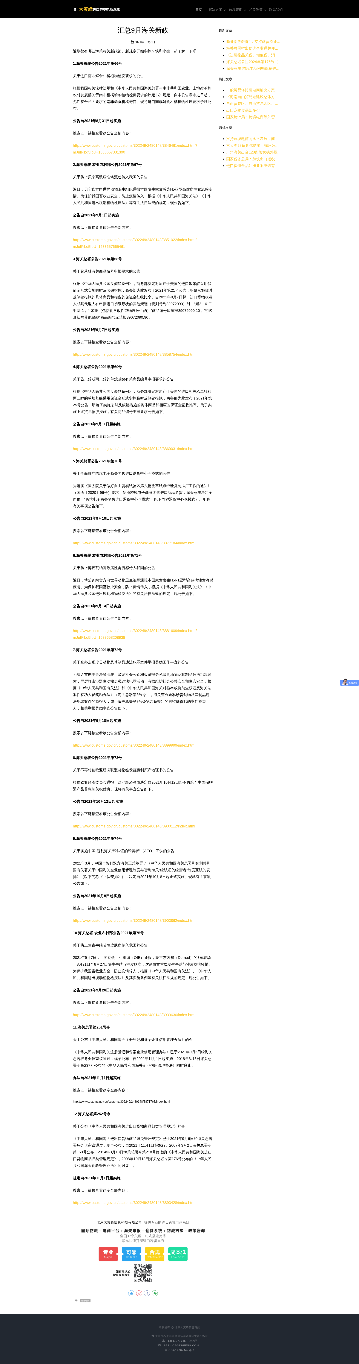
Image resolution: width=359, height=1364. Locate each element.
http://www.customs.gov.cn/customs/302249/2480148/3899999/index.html (134, 745)
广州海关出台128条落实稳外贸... (253, 152)
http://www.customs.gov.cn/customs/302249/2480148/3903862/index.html (134, 920)
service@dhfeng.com (181, 1345)
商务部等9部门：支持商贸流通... (253, 42)
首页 (198, 10)
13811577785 (177, 1340)
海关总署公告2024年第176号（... (253, 62)
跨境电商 (85, 1300)
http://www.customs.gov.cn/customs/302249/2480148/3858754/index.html (134, 354)
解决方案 (215, 10)
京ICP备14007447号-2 (179, 1350)
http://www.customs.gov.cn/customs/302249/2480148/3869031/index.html (134, 449)
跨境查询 (235, 10)
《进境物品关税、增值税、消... (252, 55)
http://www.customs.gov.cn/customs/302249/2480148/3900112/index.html (134, 826)
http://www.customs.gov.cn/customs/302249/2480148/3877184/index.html (134, 543)
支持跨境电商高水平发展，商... (252, 139)
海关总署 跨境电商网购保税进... (252, 68)
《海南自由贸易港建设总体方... (252, 97)
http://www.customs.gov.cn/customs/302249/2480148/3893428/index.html (134, 1203)
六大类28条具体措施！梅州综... (252, 145)
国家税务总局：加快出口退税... (252, 159)
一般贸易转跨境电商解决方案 (250, 90)
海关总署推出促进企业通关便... (252, 48)
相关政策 (256, 10)
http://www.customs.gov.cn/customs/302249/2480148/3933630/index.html (134, 1015)
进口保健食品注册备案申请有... (252, 166)
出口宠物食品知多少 (243, 110)
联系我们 (276, 10)
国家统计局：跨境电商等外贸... (252, 117)
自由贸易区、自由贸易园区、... (252, 103)
